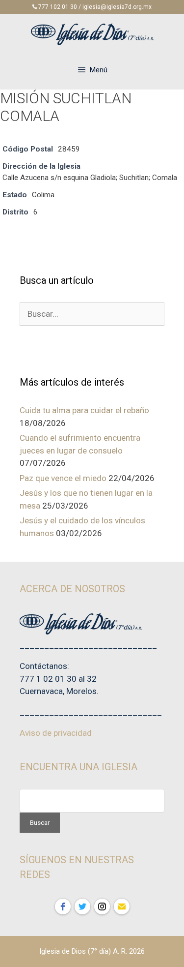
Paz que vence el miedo (63, 478)
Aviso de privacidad (56, 733)
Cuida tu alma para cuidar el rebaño (84, 410)
